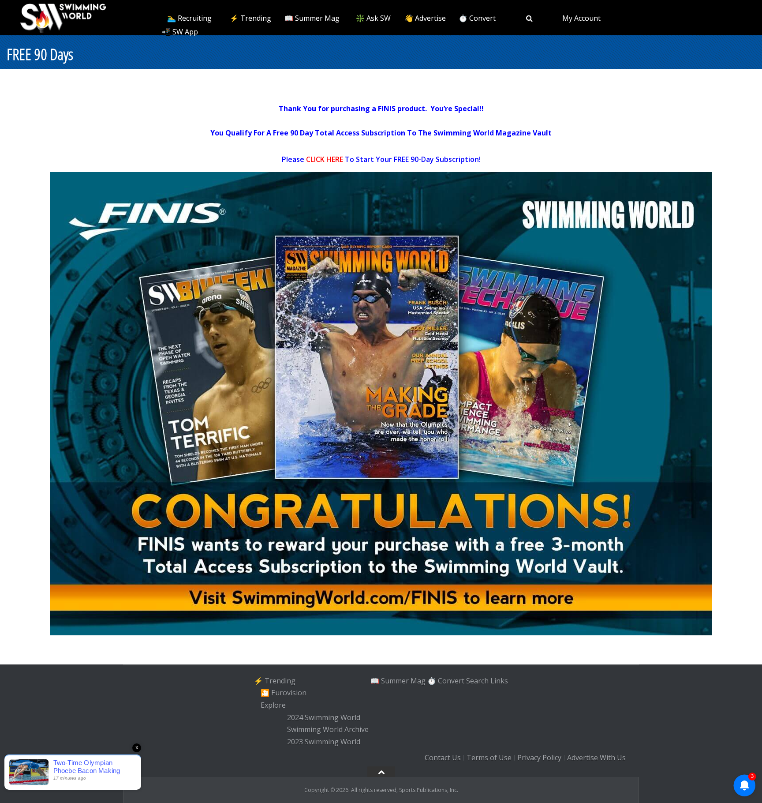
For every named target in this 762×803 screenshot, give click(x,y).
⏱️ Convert (477, 18)
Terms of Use (489, 757)
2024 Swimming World (323, 717)
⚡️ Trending (250, 18)
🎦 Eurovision (283, 693)
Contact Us (443, 757)
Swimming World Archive (328, 730)
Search (477, 681)
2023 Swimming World (323, 742)
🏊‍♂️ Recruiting (189, 18)
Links (499, 681)
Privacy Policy (539, 757)
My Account (581, 18)
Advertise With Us (596, 757)
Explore (273, 705)
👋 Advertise (425, 18)
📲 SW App (180, 32)
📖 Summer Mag (312, 18)
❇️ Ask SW (373, 18)
